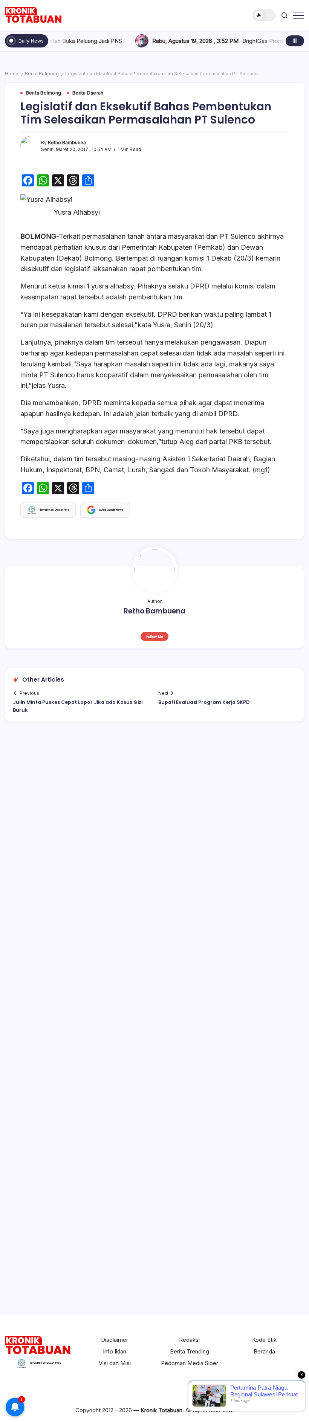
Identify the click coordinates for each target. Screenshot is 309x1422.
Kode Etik (264, 1339)
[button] (264, 15)
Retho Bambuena (67, 142)
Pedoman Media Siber (189, 1363)
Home (11, 73)
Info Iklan (114, 1351)
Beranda (264, 1351)
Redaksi (189, 1339)
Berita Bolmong (42, 73)
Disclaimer (114, 1339)
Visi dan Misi (115, 1363)
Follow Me (154, 636)
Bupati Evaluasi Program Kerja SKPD (203, 702)
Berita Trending (189, 1351)
